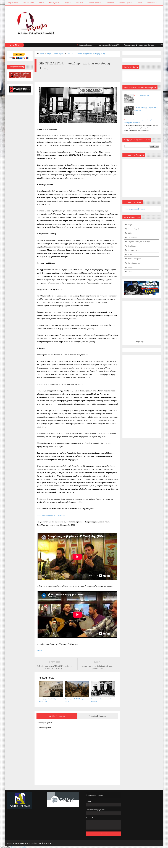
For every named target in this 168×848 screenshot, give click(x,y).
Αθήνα (49, 54)
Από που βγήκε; (133, 229)
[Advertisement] (141, 396)
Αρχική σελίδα (13, 2)
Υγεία (130, 271)
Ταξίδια (139, 2)
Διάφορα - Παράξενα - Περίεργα (139, 241)
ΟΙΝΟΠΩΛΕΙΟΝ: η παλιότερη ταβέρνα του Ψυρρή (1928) (86, 54)
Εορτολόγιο (140, 341)
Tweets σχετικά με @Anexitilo (135, 209)
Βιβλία (41, 2)
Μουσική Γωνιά (133, 250)
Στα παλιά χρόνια (125, 2)
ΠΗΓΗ (39, 651)
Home (42, 54)
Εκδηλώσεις (80, 2)
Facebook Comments (98, 716)
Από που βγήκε (28, 2)
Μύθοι (130, 254)
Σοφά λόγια (110, 2)
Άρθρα (130, 224)
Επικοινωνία (151, 2)
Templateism (32, 843)
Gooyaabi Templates (18, 847)
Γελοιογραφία (54, 2)
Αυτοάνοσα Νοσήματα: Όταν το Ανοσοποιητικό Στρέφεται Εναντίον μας (108, 45)
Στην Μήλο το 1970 (143, 95)
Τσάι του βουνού (66, 45)
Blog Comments (58, 716)
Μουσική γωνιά (95, 2)
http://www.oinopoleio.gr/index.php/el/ (51, 515)
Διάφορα (67, 2)
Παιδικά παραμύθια (134, 258)
